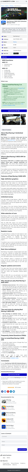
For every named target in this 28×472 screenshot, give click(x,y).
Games (7, 5)
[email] (14, 391)
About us (15, 464)
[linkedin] (11, 391)
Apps (4, 457)
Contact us (22, 463)
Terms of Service (15, 463)
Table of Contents (6, 129)
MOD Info (4, 57)
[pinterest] (8, 391)
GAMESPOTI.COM (8, 1)
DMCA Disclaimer (7, 464)
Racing (11, 5)
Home (2, 5)
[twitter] (5, 391)
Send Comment (22, 449)
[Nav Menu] (1, 1)
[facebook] (2, 391)
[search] (26, 1)
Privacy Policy (6, 463)
